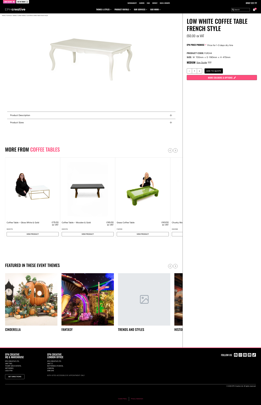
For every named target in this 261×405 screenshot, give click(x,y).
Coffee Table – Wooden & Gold (76, 222)
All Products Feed (236, 363)
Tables (15, 15)
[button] (170, 150)
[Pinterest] (245, 355)
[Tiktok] (254, 355)
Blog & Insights (165, 3)
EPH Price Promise (195, 44)
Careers (141, 3)
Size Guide (201, 62)
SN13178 (65, 229)
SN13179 (10, 229)
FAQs (148, 3)
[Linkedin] (249, 355)
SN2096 (175, 229)
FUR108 (119, 229)
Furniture (9, 15)
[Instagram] (240, 355)
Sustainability (132, 3)
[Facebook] (236, 355)
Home (3, 15)
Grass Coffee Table (125, 222)
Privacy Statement (137, 399)
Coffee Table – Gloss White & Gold (23, 222)
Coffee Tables (22, 15)
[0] (254, 9)
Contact (154, 3)
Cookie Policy (122, 399)
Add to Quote (213, 71)
